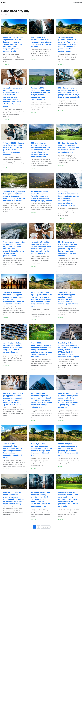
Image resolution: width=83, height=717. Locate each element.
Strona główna (77, 2)
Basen (4, 2)
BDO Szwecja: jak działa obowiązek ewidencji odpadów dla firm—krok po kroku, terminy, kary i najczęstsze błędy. (68, 147)
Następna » (45, 527)
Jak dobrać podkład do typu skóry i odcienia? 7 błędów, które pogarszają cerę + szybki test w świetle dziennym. (13, 347)
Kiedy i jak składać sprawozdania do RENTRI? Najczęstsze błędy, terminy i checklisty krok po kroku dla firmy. (41, 42)
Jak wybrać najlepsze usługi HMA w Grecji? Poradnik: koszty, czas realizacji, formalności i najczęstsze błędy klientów (41, 196)
